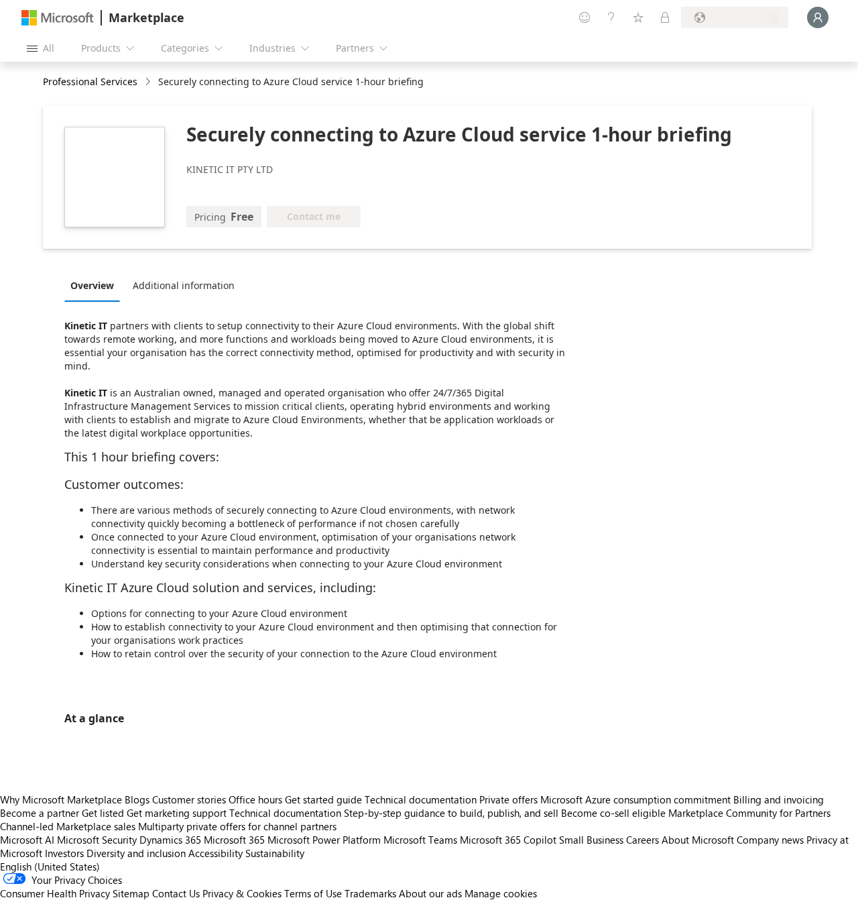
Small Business (591, 839)
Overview (92, 285)
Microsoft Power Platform (324, 839)
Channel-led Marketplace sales (67, 826)
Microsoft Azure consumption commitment (636, 799)
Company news (770, 839)
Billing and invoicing (778, 799)
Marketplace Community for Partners (749, 813)
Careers (642, 839)
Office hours (255, 799)
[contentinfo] (149, 82)
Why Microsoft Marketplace (61, 799)
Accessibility (215, 853)
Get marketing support (177, 813)
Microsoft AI (27, 839)
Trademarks (370, 893)
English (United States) (50, 866)
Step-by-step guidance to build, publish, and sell (451, 813)
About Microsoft (698, 839)
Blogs (137, 799)
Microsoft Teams (420, 839)
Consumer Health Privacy (55, 893)
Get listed (103, 813)
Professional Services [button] (90, 81)
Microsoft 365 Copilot (508, 839)
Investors (64, 853)
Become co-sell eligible (613, 813)
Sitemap (131, 893)
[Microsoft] (57, 17)
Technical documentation (421, 799)
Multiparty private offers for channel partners (237, 826)
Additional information (184, 285)
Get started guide (323, 799)
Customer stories (189, 799)
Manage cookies (501, 893)
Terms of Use (313, 893)
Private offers (508, 799)
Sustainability (274, 853)
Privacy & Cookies (242, 893)
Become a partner (39, 813)
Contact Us (176, 893)
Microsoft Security (97, 839)
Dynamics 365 (170, 839)
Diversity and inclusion (136, 853)
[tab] (95, 285)
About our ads (430, 893)
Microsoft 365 (234, 839)
